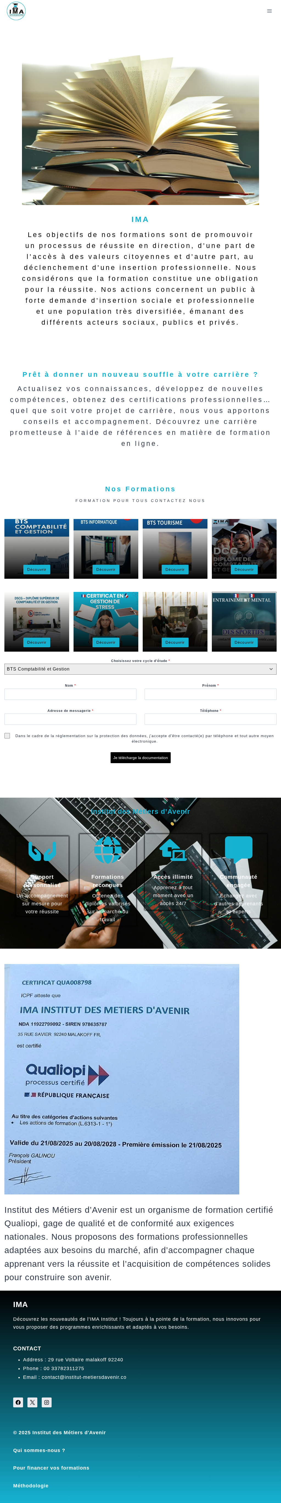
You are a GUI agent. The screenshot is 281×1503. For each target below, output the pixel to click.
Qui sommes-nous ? (39, 1450)
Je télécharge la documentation (140, 757)
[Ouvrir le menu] (269, 11)
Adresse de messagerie (70, 711)
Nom (70, 686)
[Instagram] (47, 1402)
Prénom (210, 686)
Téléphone (210, 711)
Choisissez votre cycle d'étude (140, 661)
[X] (32, 1402)
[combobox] (140, 669)
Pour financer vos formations (51, 1468)
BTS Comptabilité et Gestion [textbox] (38, 669)
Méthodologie (31, 1485)
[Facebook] (18, 1402)
